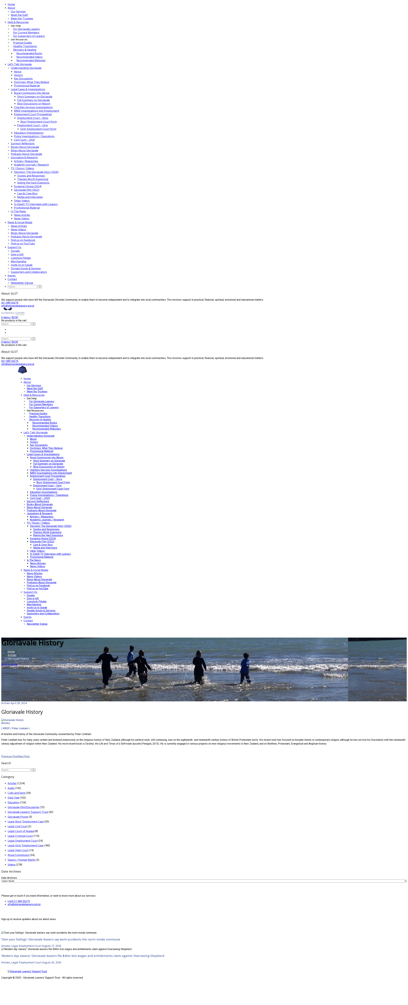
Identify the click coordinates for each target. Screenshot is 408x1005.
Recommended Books (29, 53)
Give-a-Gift (17, 254)
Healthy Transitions (25, 46)
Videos (12, 864)
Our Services (18, 11)
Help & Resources (18, 22)
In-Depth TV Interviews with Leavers (36, 204)
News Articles (22, 215)
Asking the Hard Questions (33, 182)
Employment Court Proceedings (33, 114)
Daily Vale (13, 797)
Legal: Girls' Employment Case (25, 845)
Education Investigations (29, 133)
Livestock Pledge (21, 258)
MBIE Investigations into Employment (36, 111)
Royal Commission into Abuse (31, 93)
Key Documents (23, 78)
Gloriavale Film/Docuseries (23, 807)
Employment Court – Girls (32, 125)
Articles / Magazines (26, 161)
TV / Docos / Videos (22, 168)
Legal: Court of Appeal (21, 831)
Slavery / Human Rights (22, 860)
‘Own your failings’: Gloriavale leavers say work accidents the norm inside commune (60, 939)
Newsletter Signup (22, 283)
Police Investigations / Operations (34, 136)
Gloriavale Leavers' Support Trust (28, 812)
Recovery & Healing (24, 49)
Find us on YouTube (23, 243)
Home (11, 4)
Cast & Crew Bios (27, 193)
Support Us (14, 247)
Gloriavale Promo (18, 817)
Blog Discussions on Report (33, 103)
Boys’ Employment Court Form (38, 121)
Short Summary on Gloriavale (34, 96)
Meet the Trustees (22, 18)
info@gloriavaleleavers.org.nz (24, 904)
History (18, 75)
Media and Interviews (30, 197)
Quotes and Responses (31, 175)
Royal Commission (18, 855)
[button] (9, 317)
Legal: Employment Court (23, 840)
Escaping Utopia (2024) (27, 186)
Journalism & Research (24, 157)
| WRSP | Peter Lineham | (15, 728)
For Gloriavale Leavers (26, 29)
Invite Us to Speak (22, 265)
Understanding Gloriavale (26, 68)
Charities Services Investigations (33, 107)
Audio (11, 788)
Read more (7, 749)
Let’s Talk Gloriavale (20, 64)
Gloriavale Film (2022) (26, 190)
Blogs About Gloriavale (24, 150)
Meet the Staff (19, 15)
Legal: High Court (18, 850)
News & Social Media (20, 222)
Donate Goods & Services (26, 268)
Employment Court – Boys (32, 118)
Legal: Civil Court (18, 826)
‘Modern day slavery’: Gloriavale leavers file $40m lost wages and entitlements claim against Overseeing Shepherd (82, 956)
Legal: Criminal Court (20, 836)
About (11, 8)
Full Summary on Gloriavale (33, 100)
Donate (15, 251)
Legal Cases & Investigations (28, 89)
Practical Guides (22, 42)
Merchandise (18, 261)
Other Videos (22, 200)
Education (13, 802)
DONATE (22, 630)
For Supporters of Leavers (29, 36)
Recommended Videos (29, 57)
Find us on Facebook (23, 240)
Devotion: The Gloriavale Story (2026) (36, 172)
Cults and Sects (17, 793)
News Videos (21, 218)
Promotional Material (27, 85)
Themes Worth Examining (32, 179)
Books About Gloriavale (25, 147)
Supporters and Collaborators (29, 272)
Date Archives (9, 877)
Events (12, 275)
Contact (12, 279)
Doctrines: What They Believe (31, 82)
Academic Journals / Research (31, 164)
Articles (12, 655)
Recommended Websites (31, 60)
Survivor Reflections (23, 143)
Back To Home (9, 664)
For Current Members (26, 32)
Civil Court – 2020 (24, 140)
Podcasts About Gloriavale (26, 154)
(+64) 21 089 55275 (19, 901)
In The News (18, 211)
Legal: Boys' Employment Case (26, 821)
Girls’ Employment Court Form (38, 129)
